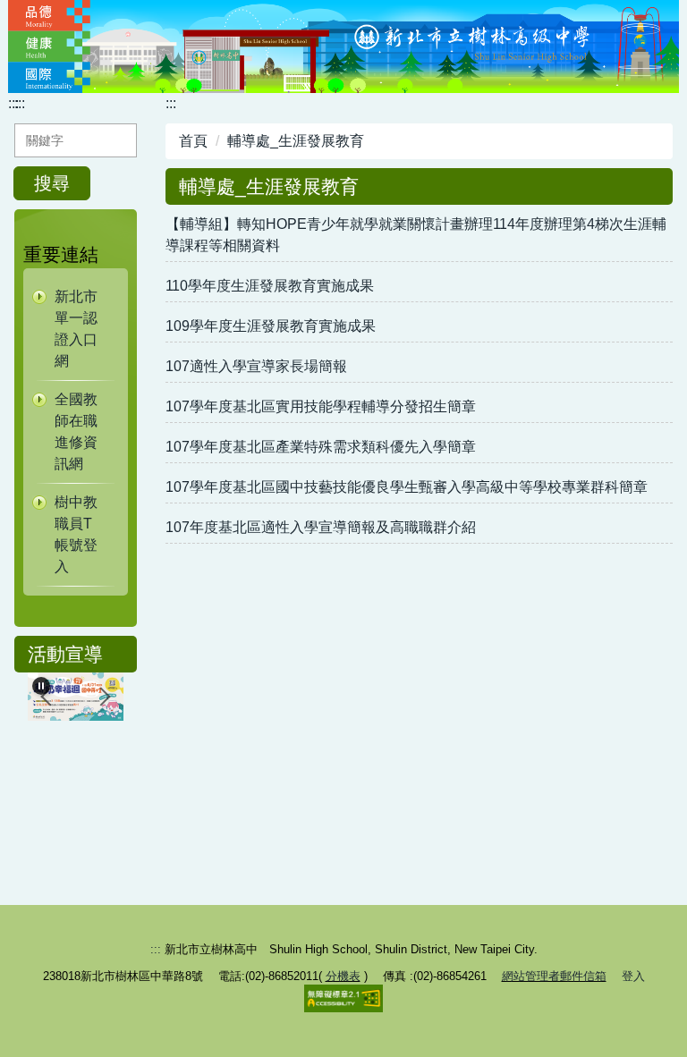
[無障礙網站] (343, 997)
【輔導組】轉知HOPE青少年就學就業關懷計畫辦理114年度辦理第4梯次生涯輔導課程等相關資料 (415, 234)
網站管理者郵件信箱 (554, 976)
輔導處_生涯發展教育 (295, 140)
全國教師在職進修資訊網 (76, 431)
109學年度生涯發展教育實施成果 (270, 326)
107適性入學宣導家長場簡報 (256, 366)
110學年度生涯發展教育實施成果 (269, 285)
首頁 (193, 140)
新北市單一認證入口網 (76, 328)
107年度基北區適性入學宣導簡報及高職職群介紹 (320, 527)
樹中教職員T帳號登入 (76, 534)
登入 (633, 976)
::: (13, 103)
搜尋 (52, 183)
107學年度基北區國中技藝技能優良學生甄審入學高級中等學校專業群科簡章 (406, 487)
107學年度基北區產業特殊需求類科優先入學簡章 (320, 446)
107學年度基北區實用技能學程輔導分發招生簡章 (320, 406)
